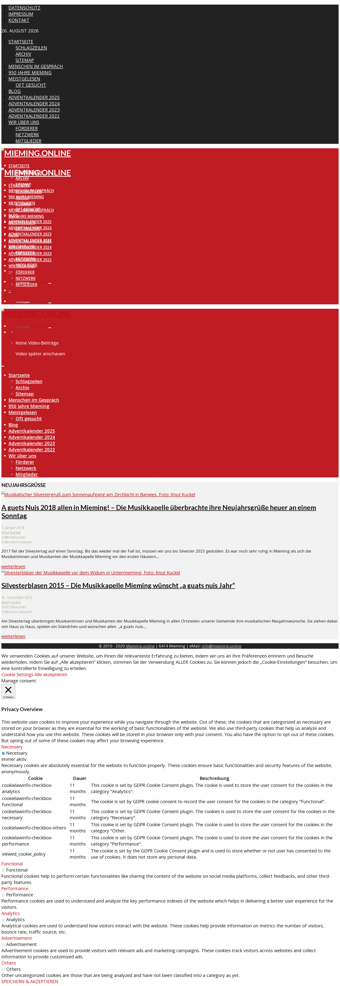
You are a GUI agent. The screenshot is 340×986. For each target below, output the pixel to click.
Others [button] (8, 963)
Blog (13, 234)
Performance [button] (14, 888)
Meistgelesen (21, 222)
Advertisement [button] (16, 938)
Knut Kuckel (11, 532)
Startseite (19, 165)
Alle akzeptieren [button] (50, 674)
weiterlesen (13, 566)
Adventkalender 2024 (30, 247)
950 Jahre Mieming (26, 216)
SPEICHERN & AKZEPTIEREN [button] (29, 981)
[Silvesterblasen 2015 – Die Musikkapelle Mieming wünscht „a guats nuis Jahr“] (90, 573)
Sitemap (23, 203)
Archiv (22, 178)
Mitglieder (26, 284)
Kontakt (18, 20)
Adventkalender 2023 (30, 234)
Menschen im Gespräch (31, 210)
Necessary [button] (12, 747)
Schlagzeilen (29, 191)
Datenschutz (24, 8)
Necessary (16, 753)
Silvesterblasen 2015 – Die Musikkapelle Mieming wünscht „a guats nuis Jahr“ (118, 585)
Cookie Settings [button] (17, 674)
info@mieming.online (221, 646)
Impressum (20, 14)
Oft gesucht (28, 228)
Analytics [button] (10, 913)
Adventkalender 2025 (30, 241)
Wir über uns (21, 265)
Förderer (25, 272)
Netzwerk (25, 278)
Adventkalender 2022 (30, 259)
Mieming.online (140, 646)
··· (9, 271)
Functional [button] (12, 864)
